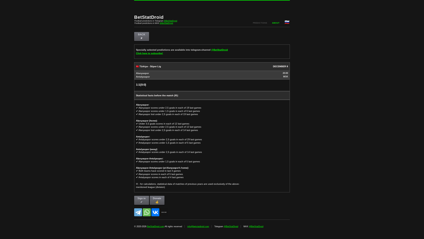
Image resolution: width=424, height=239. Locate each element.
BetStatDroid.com (155, 226)
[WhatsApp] (147, 212)
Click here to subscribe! (149, 53)
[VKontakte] (155, 212)
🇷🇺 (287, 22)
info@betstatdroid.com (198, 226)
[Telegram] (138, 212)
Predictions (260, 23)
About (276, 23)
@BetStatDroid (170, 21)
